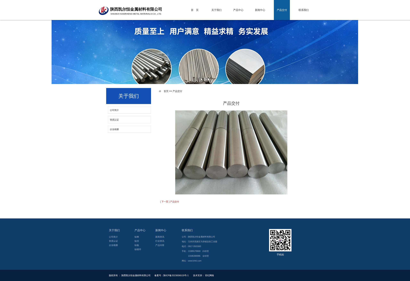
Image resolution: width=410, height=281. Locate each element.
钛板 (137, 245)
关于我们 (216, 10)
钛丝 (137, 241)
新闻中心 (260, 10)
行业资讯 (159, 241)
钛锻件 (138, 249)
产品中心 (238, 10)
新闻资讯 (159, 237)
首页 (166, 91)
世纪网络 (209, 275)
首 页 (195, 10)
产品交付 (282, 10)
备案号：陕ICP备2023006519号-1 (171, 275)
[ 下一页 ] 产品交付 (169, 201)
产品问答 (159, 245)
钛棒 (137, 237)
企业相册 (114, 129)
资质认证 (114, 119)
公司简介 (114, 110)
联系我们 (304, 10)
